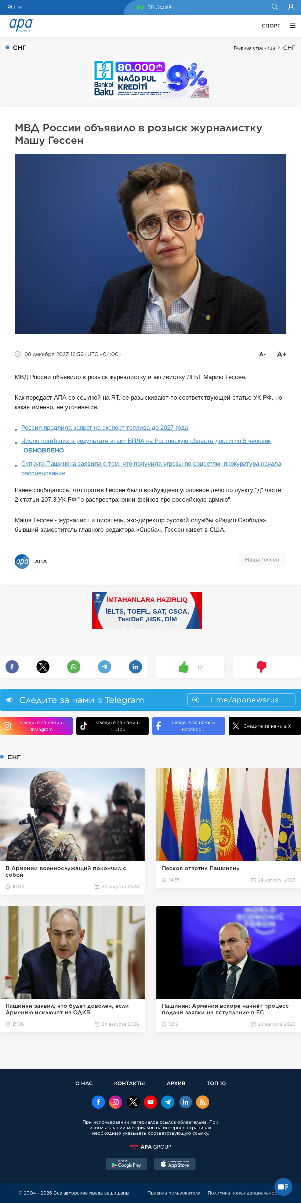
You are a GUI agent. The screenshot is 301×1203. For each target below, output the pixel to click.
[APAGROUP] (150, 1147)
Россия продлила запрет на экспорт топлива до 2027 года (104, 427)
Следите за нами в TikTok (117, 726)
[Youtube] (150, 1102)
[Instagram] (115, 1102)
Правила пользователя (174, 1193)
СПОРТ (271, 26)
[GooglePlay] (127, 1165)
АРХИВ (176, 1083)
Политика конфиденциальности (245, 1193)
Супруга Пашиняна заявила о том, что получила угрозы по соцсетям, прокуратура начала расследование (151, 468)
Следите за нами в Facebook (193, 726)
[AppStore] (175, 1165)
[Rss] (202, 1102)
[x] (133, 1102)
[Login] (291, 7)
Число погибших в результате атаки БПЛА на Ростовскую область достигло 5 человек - (146, 445)
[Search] (274, 7)
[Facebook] (98, 1102)
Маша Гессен (262, 560)
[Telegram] (167, 1102)
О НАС (84, 1083)
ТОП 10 (216, 1083)
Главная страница (254, 48)
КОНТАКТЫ (129, 1083)
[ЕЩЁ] (290, 25)
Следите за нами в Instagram (42, 726)
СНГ (289, 47)
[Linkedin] (185, 1102)
